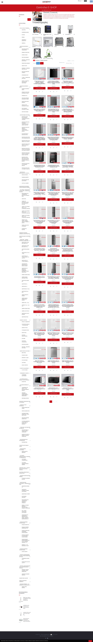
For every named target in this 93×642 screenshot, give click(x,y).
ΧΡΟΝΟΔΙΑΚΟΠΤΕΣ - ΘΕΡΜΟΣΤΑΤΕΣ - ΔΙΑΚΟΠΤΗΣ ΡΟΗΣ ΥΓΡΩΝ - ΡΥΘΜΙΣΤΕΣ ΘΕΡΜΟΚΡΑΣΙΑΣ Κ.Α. (25, 517)
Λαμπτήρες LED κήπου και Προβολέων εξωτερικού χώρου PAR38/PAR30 (25, 270)
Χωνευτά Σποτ (24, 65)
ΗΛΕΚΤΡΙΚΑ (24, 29)
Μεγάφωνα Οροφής (25, 398)
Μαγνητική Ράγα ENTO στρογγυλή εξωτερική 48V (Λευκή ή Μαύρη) (26, 149)
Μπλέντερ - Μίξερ (25, 357)
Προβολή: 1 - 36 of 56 (71, 60)
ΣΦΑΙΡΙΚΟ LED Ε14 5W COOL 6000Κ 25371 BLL (27, 613)
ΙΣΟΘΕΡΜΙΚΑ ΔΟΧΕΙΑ (25, 32)
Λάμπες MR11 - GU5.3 (25, 302)
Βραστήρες (24, 352)
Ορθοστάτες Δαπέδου (26, 63)
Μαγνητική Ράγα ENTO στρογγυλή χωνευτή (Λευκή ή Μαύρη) (26, 153)
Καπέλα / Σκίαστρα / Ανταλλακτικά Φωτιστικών (25, 82)
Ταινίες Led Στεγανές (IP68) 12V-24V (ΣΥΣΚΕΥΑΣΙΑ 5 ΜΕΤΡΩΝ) (26, 207)
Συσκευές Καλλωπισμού (24, 368)
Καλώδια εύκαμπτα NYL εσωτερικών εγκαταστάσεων (25, 536)
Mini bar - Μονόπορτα (26, 321)
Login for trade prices (42, 78)
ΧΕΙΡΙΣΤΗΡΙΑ (24, 198)
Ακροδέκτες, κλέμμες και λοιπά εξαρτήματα (25, 490)
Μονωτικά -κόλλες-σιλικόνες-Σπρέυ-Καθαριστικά (25, 570)
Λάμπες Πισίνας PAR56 (26, 274)
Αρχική (43, 10)
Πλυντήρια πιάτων (25, 344)
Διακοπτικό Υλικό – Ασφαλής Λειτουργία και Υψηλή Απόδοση (24, 468)
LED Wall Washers (25, 183)
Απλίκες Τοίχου (25, 54)
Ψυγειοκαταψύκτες (25, 330)
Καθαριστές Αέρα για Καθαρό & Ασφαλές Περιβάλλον (25, 435)
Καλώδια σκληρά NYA (25, 524)
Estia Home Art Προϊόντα (24, 28)
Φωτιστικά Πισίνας (25, 111)
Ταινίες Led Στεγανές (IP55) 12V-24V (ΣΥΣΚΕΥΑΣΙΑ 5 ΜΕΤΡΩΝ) (26, 216)
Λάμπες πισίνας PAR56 (26, 308)
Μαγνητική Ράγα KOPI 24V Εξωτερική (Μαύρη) (25, 164)
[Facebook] (45, 638)
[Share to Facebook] (42, 91)
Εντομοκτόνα (24, 442)
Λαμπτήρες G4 (24, 286)
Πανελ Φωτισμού (25, 174)
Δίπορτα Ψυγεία (24, 327)
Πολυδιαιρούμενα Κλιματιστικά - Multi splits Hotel (25, 414)
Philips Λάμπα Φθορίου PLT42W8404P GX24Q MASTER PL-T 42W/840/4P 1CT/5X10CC (25, 599)
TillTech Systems (54, 634)
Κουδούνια (24, 381)
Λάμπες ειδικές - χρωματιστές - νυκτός (25, 299)
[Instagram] (47, 638)
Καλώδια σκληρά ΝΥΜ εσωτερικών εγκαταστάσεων (25, 531)
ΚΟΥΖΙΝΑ (23, 34)
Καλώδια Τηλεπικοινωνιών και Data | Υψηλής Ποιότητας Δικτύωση (24, 555)
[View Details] (39, 91)
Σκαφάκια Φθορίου (25, 177)
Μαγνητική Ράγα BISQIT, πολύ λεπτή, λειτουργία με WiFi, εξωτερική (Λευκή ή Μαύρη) (25, 159)
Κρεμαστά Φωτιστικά (25, 52)
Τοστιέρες (24, 362)
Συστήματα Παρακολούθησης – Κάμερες (25, 463)
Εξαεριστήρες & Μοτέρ (23, 578)
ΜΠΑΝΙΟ (23, 37)
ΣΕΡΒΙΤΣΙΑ (23, 43)
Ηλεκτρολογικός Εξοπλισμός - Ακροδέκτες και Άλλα (24, 483)
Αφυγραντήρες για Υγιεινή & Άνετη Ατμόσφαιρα (25, 431)
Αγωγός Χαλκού (25, 551)
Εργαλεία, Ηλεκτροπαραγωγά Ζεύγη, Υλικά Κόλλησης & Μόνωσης (24, 567)
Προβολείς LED (24, 95)
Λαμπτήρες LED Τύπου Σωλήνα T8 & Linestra (25, 257)
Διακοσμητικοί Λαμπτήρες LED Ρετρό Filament (25, 265)
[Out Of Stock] (36, 370)
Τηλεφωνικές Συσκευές (24, 373)
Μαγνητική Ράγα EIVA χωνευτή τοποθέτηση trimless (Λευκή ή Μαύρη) (25, 129)
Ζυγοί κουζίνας (24, 360)
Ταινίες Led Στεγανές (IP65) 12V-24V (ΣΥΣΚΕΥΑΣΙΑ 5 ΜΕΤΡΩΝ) (26, 212)
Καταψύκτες (24, 332)
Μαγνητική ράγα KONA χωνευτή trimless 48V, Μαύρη (26, 145)
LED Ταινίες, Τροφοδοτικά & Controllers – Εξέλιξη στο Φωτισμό (24, 190)
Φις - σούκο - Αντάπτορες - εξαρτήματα (24, 511)
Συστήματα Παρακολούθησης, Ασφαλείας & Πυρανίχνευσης (24, 456)
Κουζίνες (23, 338)
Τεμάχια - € (80, 0)
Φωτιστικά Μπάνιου (25, 57)
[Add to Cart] (36, 91)
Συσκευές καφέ (25, 355)
